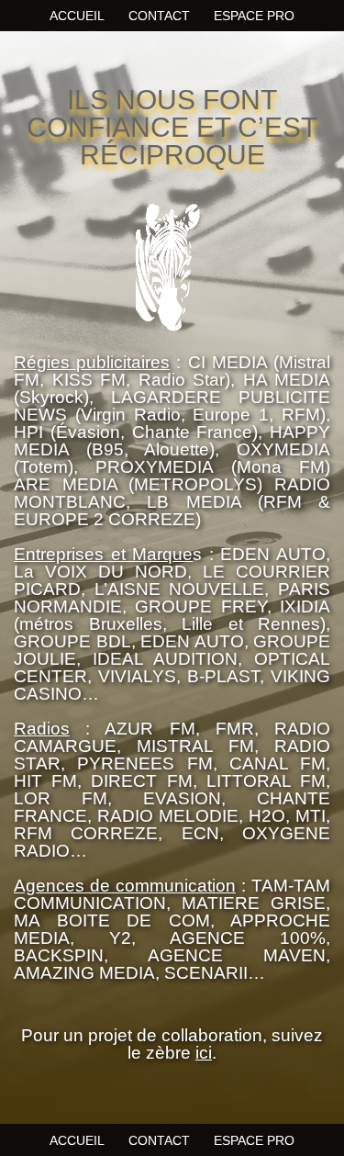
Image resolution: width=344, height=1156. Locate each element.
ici (203, 1052)
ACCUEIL (77, 15)
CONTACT (159, 15)
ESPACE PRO (254, 15)
